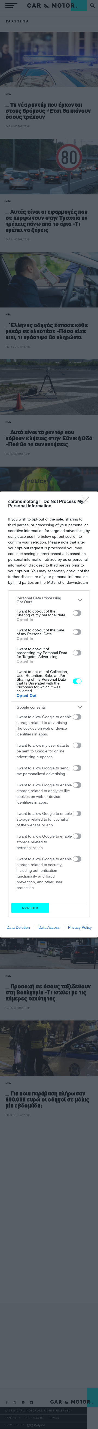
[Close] (87, 502)
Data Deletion (18, 927)
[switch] (77, 613)
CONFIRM (30, 907)
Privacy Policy (80, 927)
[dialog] (49, 714)
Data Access (49, 927)
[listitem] (49, 600)
